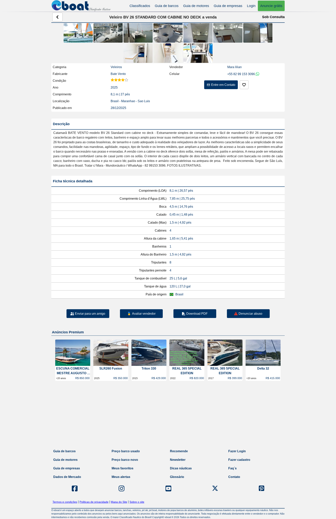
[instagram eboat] (121, 488)
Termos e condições (64, 501)
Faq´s (232, 468)
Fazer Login (237, 451)
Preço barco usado (126, 451)
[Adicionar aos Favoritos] (244, 84)
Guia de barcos (166, 6)
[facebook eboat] (74, 488)
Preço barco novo (125, 459)
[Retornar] (57, 17)
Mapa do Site (119, 501)
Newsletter (178, 459)
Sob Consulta (273, 17)
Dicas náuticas (181, 468)
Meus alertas (121, 477)
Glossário (177, 477)
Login (251, 6)
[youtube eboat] (168, 488)
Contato (234, 477)
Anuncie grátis (271, 6)
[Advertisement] (168, 416)
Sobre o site (137, 501)
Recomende (179, 451)
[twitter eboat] (215, 488)
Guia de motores (196, 6)
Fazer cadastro (239, 459)
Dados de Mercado (67, 477)
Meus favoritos (122, 468)
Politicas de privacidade (94, 501)
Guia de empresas (228, 6)
